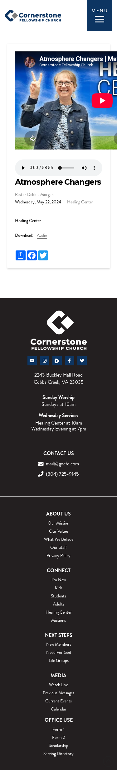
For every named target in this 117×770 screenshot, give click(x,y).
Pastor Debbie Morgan (34, 194)
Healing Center (80, 202)
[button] (99, 15)
